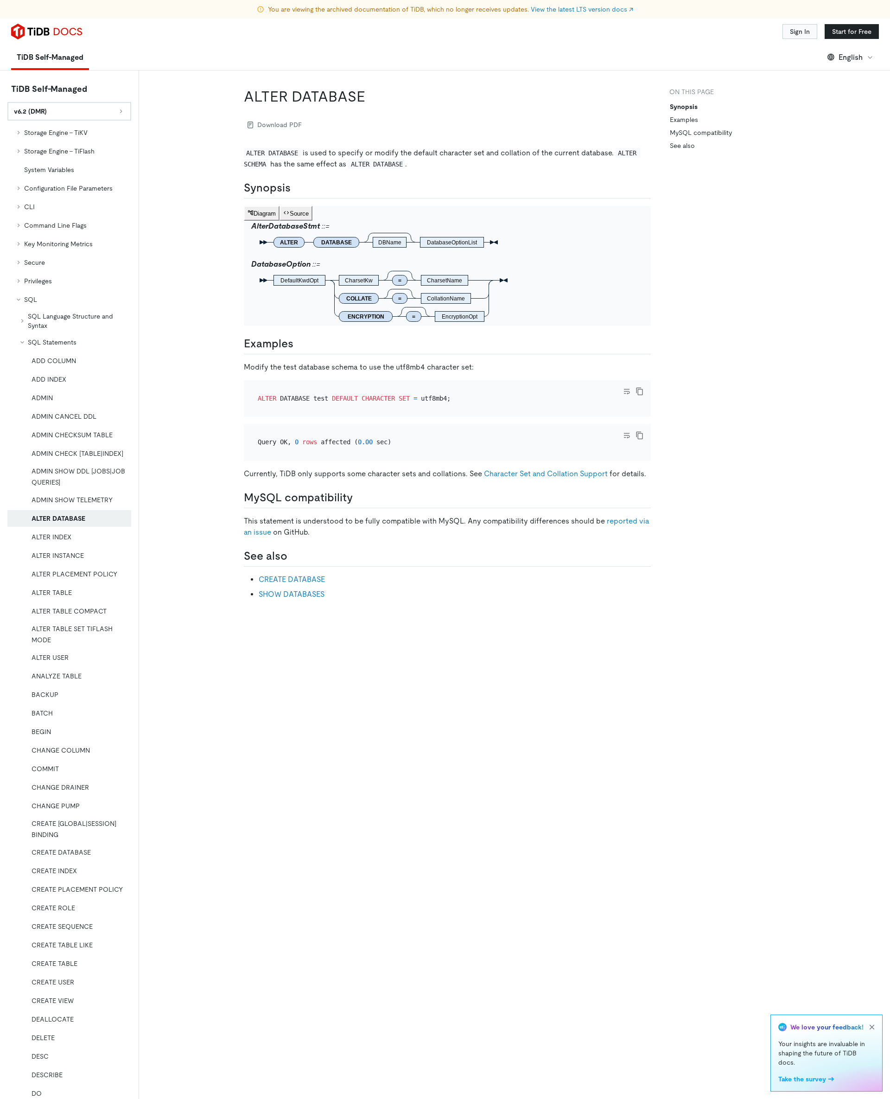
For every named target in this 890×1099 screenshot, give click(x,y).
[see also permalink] (294, 556)
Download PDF (279, 124)
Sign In (800, 31)
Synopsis (684, 106)
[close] (871, 1027)
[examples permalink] (300, 343)
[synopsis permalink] (298, 187)
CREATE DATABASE (292, 579)
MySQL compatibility (701, 132)
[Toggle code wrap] (626, 391)
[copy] (639, 391)
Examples (684, 119)
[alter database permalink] (372, 96)
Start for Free (851, 31)
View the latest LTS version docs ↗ (582, 9)
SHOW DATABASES (291, 594)
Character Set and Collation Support (546, 473)
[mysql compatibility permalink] (360, 497)
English (851, 57)
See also (682, 145)
